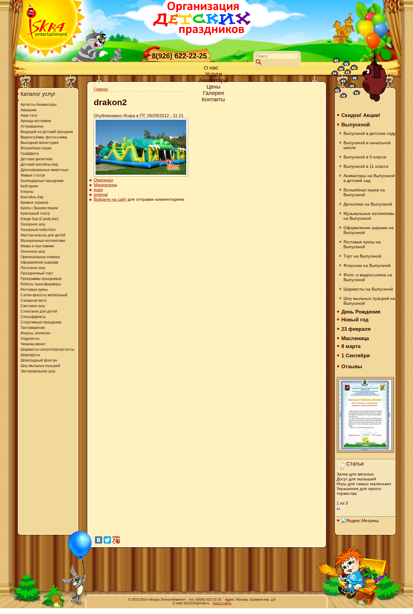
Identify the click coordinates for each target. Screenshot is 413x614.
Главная (101, 89)
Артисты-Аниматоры (39, 104)
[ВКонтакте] (98, 540)
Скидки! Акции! (360, 115)
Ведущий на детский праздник (47, 132)
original (101, 194)
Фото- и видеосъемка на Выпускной (367, 277)
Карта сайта (222, 603)
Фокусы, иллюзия (35, 333)
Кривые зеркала (34, 202)
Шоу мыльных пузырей (40, 366)
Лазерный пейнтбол (38, 230)
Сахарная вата (34, 300)
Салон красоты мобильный (44, 295)
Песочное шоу (33, 268)
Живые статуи (33, 175)
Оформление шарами (39, 262)
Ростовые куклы (34, 290)
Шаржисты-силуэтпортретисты (47, 349)
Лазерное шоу (33, 224)
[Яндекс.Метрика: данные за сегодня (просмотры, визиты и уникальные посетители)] (360, 520)
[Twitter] (107, 540)
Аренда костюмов (36, 121)
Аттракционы (32, 126)
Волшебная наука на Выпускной (364, 192)
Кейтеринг (29, 186)
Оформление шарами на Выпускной (368, 230)
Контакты (213, 99)
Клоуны (27, 192)
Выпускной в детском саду (369, 133)
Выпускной (355, 125)
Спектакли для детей (39, 311)
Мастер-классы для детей (43, 235)
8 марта (350, 346)
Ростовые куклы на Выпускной (362, 244)
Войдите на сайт (110, 199)
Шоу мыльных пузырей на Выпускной (369, 301)
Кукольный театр (35, 213)
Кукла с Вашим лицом (39, 208)
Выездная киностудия (40, 143)
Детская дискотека (37, 159)
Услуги (213, 74)
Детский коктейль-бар (39, 164)
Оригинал (103, 179)
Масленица (355, 338)
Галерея (213, 93)
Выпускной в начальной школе (367, 145)
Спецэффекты (33, 317)
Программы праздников (41, 279)
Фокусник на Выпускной (367, 265)
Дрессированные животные (44, 170)
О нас (211, 68)
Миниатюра (105, 184)
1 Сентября (355, 355)
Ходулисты (30, 338)
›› (338, 508)
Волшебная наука (36, 148)
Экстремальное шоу (38, 371)
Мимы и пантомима (37, 246)
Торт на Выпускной (362, 256)
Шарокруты (30, 355)
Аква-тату (29, 115)
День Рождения (360, 312)
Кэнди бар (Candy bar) (40, 219)
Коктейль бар (32, 197)
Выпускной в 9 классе (364, 156)
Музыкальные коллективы (43, 241)
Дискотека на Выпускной (367, 204)
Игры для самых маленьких (364, 483)
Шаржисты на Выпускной (368, 289)
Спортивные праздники (41, 322)
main (98, 189)
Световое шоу (33, 306)
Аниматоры (213, 80)
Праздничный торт (37, 273)
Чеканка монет (33, 344)
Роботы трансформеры (41, 284)
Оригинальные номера (40, 257)
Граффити (30, 153)
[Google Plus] (116, 540)
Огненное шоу (33, 251)
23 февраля (356, 329)
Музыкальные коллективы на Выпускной (369, 216)
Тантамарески (33, 328)
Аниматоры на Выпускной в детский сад (369, 178)
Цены (213, 87)
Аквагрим (28, 110)
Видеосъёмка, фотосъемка (44, 137)
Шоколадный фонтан (39, 360)
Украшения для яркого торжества (359, 491)
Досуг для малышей (356, 478)
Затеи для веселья (355, 474)
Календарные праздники (42, 181)
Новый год (355, 320)
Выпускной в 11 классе (366, 166)
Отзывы (351, 366)
